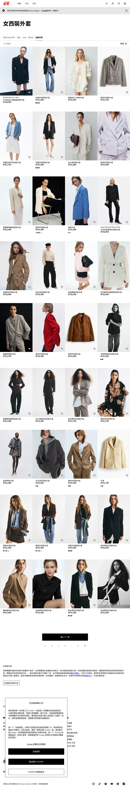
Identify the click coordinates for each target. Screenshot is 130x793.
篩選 (122, 43)
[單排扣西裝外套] (114, 71)
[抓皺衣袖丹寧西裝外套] (16, 136)
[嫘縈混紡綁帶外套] (114, 392)
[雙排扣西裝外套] (114, 136)
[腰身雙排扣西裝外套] (16, 583)
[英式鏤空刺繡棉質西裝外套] (114, 265)
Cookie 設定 (70, 746)
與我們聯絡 (69, 736)
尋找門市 (68, 729)
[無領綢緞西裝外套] (81, 265)
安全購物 (68, 739)
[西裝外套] (81, 200)
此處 (44, 11)
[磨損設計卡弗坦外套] (81, 71)
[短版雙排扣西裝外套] (48, 583)
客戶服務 (68, 723)
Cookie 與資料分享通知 (36, 744)
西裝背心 (88, 675)
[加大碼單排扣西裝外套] (48, 392)
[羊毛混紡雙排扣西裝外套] (114, 200)
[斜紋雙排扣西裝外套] (114, 583)
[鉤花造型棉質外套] (48, 265)
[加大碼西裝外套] (81, 136)
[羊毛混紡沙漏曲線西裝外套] (16, 71)
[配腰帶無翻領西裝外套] (16, 200)
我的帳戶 (68, 726)
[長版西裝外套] (16, 454)
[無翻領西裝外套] (16, 327)
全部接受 (36, 752)
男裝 (27, 3)
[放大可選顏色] (38, 102)
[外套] (114, 454)
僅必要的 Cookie (36, 762)
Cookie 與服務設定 (36, 772)
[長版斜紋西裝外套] (16, 265)
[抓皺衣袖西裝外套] (48, 71)
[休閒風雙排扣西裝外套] (114, 327)
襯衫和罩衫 (75, 673)
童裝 (34, 3)
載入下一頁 (65, 637)
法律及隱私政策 (71, 732)
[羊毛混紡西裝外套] (48, 454)
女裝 (19, 3)
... (71, 645)
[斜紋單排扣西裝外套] (81, 392)
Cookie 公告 (70, 742)
